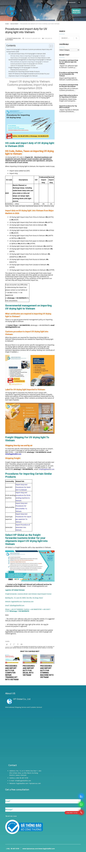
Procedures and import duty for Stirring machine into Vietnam (47, 671)
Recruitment (9, 40)
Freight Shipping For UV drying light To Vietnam (23, 67)
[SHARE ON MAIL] (21, 644)
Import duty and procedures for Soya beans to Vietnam (68, 96)
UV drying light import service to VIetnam (41, 648)
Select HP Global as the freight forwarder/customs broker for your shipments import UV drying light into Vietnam (28, 75)
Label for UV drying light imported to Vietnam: (23, 65)
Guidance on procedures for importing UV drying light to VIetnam (33, 646)
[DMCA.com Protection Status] (43, 735)
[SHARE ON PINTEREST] (17, 644)
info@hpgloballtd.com (46, 469)
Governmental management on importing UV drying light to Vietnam (30, 60)
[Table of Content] (51, 46)
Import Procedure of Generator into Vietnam (23, 527)
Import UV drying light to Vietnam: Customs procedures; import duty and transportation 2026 (29, 50)
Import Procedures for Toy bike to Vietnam (68, 106)
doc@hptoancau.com (14, 38)
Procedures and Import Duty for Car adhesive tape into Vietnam (68, 61)
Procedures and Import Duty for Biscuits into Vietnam (68, 85)
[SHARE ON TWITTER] (6, 644)
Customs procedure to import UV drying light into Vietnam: (26, 63)
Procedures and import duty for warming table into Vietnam (68, 74)
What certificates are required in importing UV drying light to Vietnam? (29, 61)
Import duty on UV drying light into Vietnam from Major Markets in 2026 (30, 58)
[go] (76, 38)
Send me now (11, 816)
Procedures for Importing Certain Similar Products (24, 71)
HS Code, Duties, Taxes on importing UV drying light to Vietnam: (28, 56)
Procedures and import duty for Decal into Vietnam (29, 670)
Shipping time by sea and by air (19, 69)
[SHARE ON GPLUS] (14, 644)
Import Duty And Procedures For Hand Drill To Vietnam (23, 487)
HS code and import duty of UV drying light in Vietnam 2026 (27, 54)
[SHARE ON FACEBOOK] (10, 644)
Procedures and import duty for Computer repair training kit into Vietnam (12, 673)
